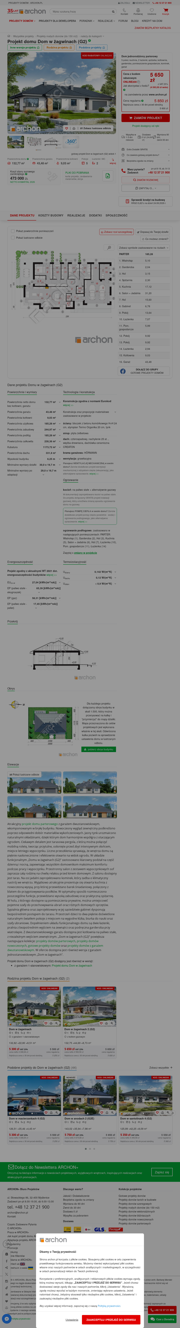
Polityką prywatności (109, 1306)
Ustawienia (72, 1319)
